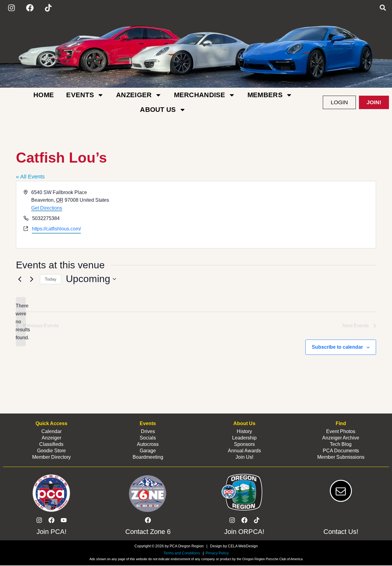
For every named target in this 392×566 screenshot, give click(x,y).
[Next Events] (31, 279)
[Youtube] (64, 520)
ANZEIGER (134, 95)
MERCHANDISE (199, 95)
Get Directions (46, 208)
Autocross (148, 444)
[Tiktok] (48, 7)
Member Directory (51, 457)
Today (50, 279)
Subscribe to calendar (337, 347)
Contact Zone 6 (148, 531)
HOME (43, 95)
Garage (148, 450)
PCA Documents (341, 450)
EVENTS (80, 95)
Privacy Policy (217, 553)
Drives (148, 431)
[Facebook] (30, 7)
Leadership (244, 437)
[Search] (383, 8)
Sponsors (244, 444)
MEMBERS (265, 95)
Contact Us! (340, 531)
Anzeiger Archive (340, 437)
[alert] (21, 322)
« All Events (30, 177)
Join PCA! (51, 531)
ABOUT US (158, 109)
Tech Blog (341, 444)
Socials (148, 437)
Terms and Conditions (182, 553)
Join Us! (244, 457)
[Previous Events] (19, 279)
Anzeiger (51, 437)
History (244, 431)
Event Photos (340, 431)
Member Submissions (340, 457)
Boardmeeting (148, 457)
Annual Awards (244, 450)
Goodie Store (51, 450)
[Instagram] (11, 7)
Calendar (51, 431)
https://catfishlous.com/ (56, 228)
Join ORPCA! (244, 531)
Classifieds (51, 444)
